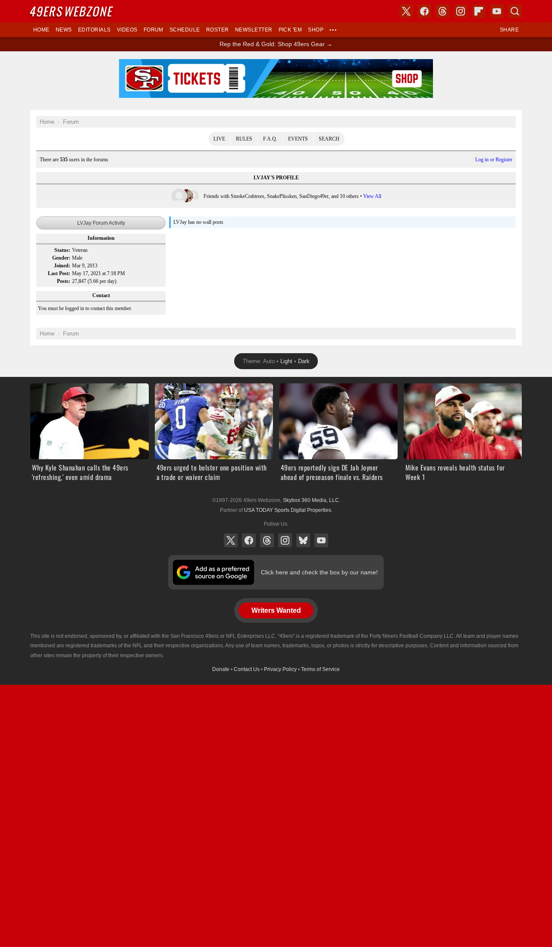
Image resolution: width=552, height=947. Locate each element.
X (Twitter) (231, 540)
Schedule (184, 30)
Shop (315, 30)
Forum (153, 30)
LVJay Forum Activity (101, 223)
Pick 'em (290, 30)
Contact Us (247, 669)
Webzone (72, 11)
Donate (220, 669)
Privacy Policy (280, 669)
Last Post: (59, 273)
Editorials (94, 30)
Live (219, 139)
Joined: (62, 266)
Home (41, 30)
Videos (127, 30)
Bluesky (303, 540)
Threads (267, 540)
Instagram (285, 540)
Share (509, 30)
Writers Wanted (276, 610)
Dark (304, 361)
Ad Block (276, 63)
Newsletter (254, 30)
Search (329, 139)
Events (298, 139)
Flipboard (479, 11)
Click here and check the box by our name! (319, 572)
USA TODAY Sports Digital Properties (287, 510)
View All (372, 196)
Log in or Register (493, 160)
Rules (244, 139)
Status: (62, 250)
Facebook (249, 540)
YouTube (321, 540)
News (64, 30)
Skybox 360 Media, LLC (311, 500)
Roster (217, 30)
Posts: (63, 281)
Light (286, 361)
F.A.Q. (270, 139)
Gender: (61, 258)
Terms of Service (320, 669)
